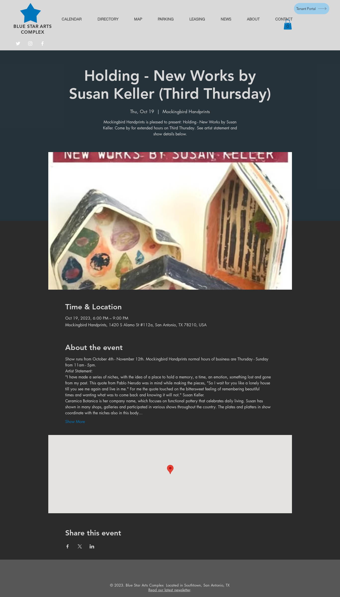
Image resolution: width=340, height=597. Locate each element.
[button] (287, 24)
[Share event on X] (79, 546)
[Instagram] (30, 43)
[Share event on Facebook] (67, 546)
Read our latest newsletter (169, 590)
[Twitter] (18, 43)
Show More (75, 421)
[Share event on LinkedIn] (92, 546)
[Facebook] (42, 43)
